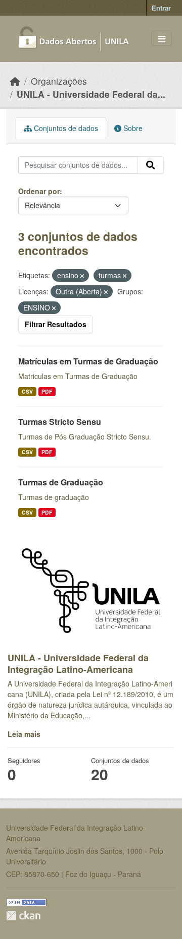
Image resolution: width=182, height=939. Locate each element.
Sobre (132, 128)
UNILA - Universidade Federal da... (91, 94)
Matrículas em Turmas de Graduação (88, 361)
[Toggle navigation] (161, 39)
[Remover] (82, 276)
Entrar (161, 8)
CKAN (23, 915)
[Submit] (151, 165)
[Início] (15, 81)
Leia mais (24, 734)
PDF (46, 391)
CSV (27, 391)
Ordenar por (39, 191)
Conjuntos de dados (65, 128)
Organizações (59, 81)
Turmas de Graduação (60, 482)
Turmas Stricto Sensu (59, 421)
